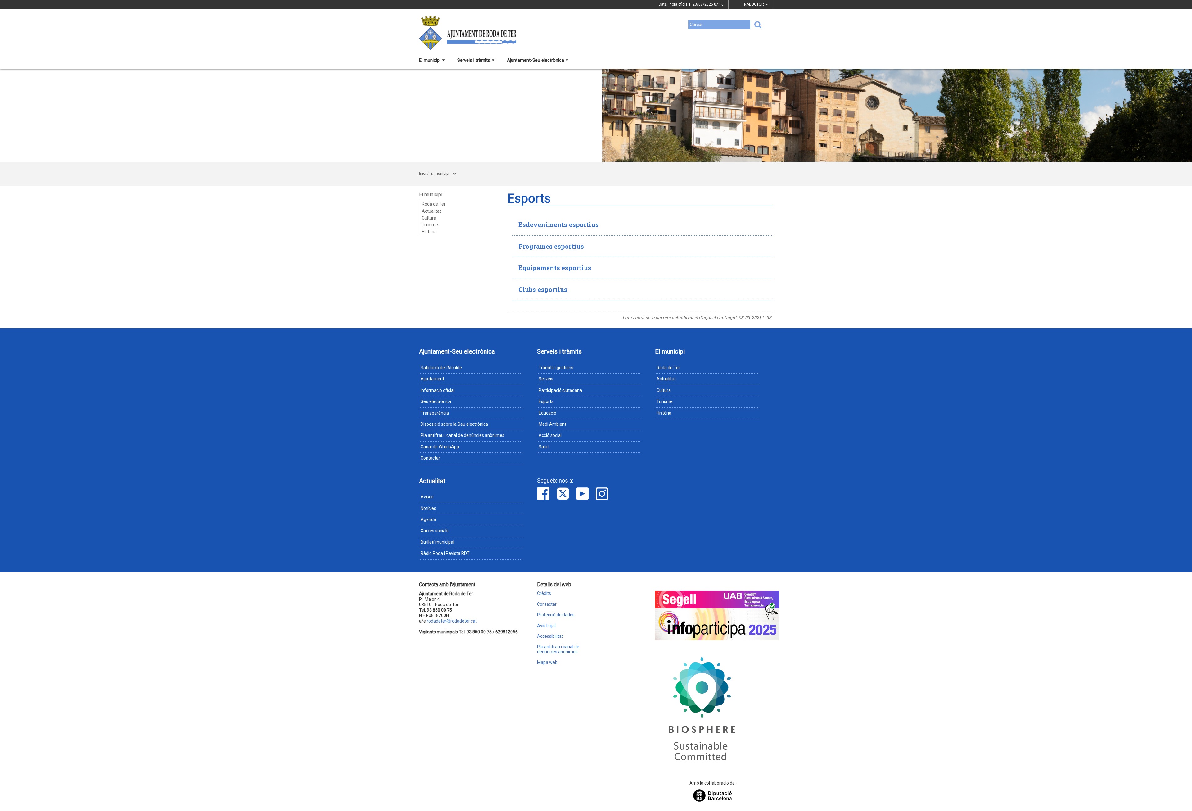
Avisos (427, 496)
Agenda (428, 519)
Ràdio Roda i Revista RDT (445, 553)
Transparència (435, 412)
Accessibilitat (550, 636)
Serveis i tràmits (473, 60)
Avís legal (546, 625)
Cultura (429, 217)
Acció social (550, 435)
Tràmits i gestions (556, 367)
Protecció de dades (556, 615)
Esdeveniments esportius (558, 224)
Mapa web (547, 662)
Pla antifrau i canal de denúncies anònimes (462, 435)
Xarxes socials (435, 530)
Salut (544, 446)
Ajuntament (432, 378)
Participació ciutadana (560, 390)
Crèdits (544, 593)
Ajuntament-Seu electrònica (535, 60)
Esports (546, 401)
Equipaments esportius (554, 268)
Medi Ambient (552, 424)
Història (429, 231)
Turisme (430, 224)
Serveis (546, 378)
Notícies (428, 508)
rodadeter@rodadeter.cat (452, 620)
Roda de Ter (433, 204)
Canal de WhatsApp (440, 446)
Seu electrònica (436, 401)
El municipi (429, 60)
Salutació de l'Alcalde (441, 367)
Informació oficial (437, 390)
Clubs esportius (542, 289)
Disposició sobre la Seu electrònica (454, 424)
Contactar (430, 457)
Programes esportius (551, 246)
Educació (547, 412)
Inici (422, 173)
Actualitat (431, 211)
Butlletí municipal (437, 542)
